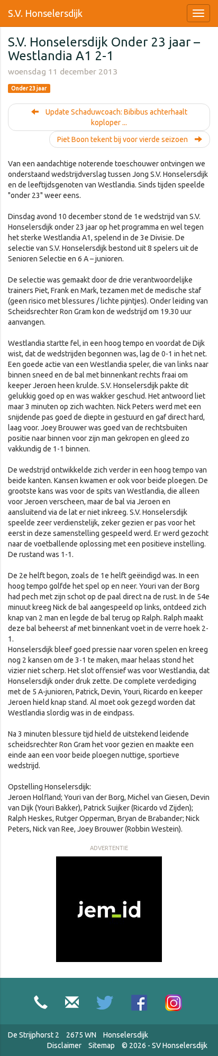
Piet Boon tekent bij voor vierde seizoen (123, 139)
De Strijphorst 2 (33, 1035)
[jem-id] (109, 908)
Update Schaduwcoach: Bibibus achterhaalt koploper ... (115, 117)
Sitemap (101, 1045)
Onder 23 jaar (29, 88)
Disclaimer (64, 1045)
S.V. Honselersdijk (45, 13)
